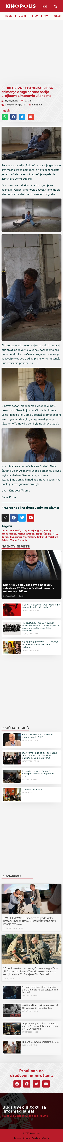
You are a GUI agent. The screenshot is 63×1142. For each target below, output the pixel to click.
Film (35, 15)
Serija (5, 537)
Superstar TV (18, 537)
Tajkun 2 (42, 537)
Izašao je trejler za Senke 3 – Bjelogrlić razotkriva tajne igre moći (38, 773)
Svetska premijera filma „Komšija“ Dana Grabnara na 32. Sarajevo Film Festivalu (40, 990)
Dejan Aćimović (11, 530)
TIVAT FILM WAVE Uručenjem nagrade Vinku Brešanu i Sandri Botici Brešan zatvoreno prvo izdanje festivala (29, 920)
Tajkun (31, 537)
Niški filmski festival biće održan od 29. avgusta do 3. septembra (40, 1006)
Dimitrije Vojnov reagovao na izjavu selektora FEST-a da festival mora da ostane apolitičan (28, 588)
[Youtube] (30, 518)
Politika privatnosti (40, 1138)
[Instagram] (5, 518)
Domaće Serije (13, 104)
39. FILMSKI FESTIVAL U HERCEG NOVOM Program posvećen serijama (40, 645)
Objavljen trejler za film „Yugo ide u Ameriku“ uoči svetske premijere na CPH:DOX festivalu (40, 1026)
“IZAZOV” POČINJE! (32, 789)
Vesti (22, 15)
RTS (55, 533)
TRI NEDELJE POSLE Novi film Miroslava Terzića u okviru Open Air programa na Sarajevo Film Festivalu (41, 627)
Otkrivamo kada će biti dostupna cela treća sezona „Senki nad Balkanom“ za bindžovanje (39, 755)
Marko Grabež (26, 533)
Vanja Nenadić (19, 540)
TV (46, 15)
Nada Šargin (43, 533)
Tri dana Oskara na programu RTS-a (40, 1042)
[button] (55, 6)
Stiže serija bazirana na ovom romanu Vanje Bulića (37, 735)
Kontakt (17, 1138)
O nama (26, 1138)
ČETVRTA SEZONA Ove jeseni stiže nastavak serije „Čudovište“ (41, 606)
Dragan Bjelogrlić (32, 530)
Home (8, 15)
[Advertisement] (31, 49)
